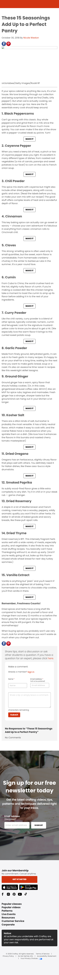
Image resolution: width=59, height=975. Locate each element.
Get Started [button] (19, 879)
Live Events (9, 914)
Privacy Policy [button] (8, 956)
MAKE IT (29, 139)
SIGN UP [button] (38, 825)
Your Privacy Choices (29, 958)
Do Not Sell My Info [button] (25, 956)
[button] (4, 44)
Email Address (37, 680)
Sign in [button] (31, 672)
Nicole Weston (31, 37)
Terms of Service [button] (42, 954)
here (50, 658)
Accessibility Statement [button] (46, 956)
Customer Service (13, 921)
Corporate (8, 924)
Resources (8, 917)
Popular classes (12, 904)
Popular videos (11, 907)
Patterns (7, 911)
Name (11, 679)
